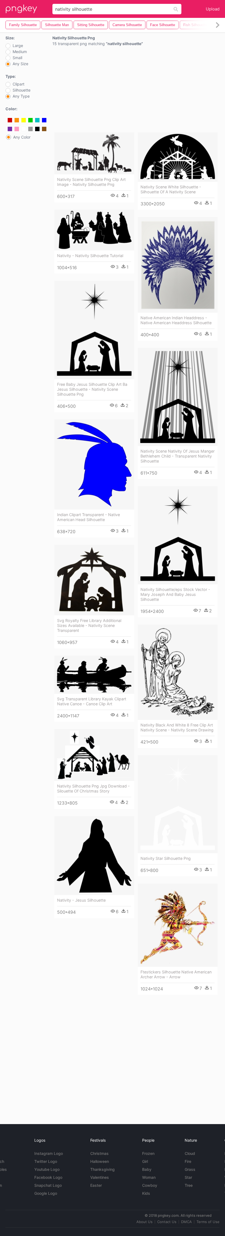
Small (17, 58)
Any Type (21, 96)
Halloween (99, 1161)
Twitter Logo (45, 1161)
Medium (20, 51)
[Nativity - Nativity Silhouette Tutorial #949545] (94, 230)
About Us (144, 1222)
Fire (188, 1161)
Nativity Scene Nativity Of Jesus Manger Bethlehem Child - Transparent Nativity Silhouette (177, 456)
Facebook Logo (48, 1177)
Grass (190, 1169)
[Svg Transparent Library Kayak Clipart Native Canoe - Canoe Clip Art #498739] (94, 675)
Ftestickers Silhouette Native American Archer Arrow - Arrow (176, 974)
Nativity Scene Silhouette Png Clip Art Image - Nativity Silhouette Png (91, 182)
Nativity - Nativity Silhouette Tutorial (90, 255)
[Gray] (30, 128)
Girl (145, 1161)
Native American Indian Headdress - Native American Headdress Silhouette (176, 320)
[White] (23, 128)
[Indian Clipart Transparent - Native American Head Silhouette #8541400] (94, 464)
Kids (146, 1193)
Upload (213, 9)
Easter (96, 1185)
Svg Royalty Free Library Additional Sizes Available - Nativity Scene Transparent (89, 625)
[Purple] (9, 128)
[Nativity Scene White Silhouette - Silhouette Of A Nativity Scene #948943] (178, 157)
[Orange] (16, 120)
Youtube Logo (47, 1169)
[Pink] (16, 128)
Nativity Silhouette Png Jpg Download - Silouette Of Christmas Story (93, 788)
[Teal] (37, 120)
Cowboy (149, 1185)
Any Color (21, 137)
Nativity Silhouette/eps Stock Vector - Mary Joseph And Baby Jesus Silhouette (175, 594)
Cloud (190, 1153)
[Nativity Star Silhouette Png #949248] (178, 804)
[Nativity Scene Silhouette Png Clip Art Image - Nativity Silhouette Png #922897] (94, 153)
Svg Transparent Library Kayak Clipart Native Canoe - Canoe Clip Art (91, 701)
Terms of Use (208, 1222)
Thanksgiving (102, 1169)
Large (18, 45)
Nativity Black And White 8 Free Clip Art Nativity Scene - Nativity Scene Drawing (176, 727)
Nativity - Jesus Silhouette (81, 900)
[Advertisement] (136, 90)
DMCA (186, 1222)
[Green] (30, 120)
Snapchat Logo (48, 1185)
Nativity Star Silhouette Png (165, 858)
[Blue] (44, 120)
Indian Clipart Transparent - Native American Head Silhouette (88, 517)
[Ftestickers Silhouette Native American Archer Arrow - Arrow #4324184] (178, 925)
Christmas (99, 1153)
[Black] (37, 128)
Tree (189, 1185)
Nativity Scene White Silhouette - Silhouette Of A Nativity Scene (170, 189)
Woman (149, 1177)
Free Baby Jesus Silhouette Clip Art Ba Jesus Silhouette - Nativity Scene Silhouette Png (92, 389)
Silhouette (21, 90)
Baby (146, 1169)
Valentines (99, 1177)
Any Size (20, 64)
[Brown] (44, 128)
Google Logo (45, 1193)
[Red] (9, 120)
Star (188, 1177)
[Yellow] (23, 120)
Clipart (18, 84)
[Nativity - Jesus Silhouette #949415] (94, 855)
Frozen (148, 1153)
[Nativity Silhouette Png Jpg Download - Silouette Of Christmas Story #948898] (94, 755)
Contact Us (166, 1222)
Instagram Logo (48, 1153)
